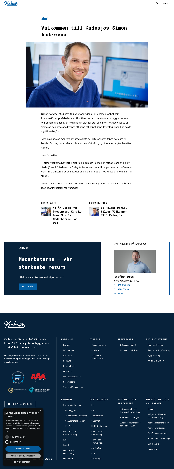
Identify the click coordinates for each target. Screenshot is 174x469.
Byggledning (154, 355)
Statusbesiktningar (129, 417)
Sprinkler (96, 448)
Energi (151, 409)
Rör (93, 410)
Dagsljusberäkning (157, 433)
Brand (66, 445)
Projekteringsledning (159, 350)
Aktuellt (67, 371)
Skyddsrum (68, 458)
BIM (64, 439)
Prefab (68, 426)
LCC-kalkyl (153, 443)
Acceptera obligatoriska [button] (23, 456)
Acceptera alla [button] (23, 449)
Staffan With (124, 276)
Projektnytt (69, 366)
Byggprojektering (72, 405)
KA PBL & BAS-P (156, 360)
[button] (23, 462)
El (92, 405)
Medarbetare (69, 382)
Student (95, 350)
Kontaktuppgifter (72, 376)
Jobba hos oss (98, 345)
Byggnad (66, 399)
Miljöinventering (156, 428)
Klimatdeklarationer (158, 422)
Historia (67, 355)
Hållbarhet (68, 350)
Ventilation (97, 415)
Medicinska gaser (100, 426)
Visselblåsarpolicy (73, 387)
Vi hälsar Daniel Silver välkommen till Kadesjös (114, 211)
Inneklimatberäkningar (159, 438)
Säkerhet (95, 421)
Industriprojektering (76, 415)
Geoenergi (153, 449)
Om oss (66, 345)
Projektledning (156, 339)
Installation (98, 399)
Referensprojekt (128, 345)
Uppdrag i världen (129, 350)
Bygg (136, 281)
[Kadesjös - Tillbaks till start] (11, 3)
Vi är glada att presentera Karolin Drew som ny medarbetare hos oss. (67, 215)
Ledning (67, 360)
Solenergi (96, 458)
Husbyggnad (70, 410)
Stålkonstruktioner (75, 421)
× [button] (40, 411)
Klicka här (28, 286)
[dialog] (23, 437)
